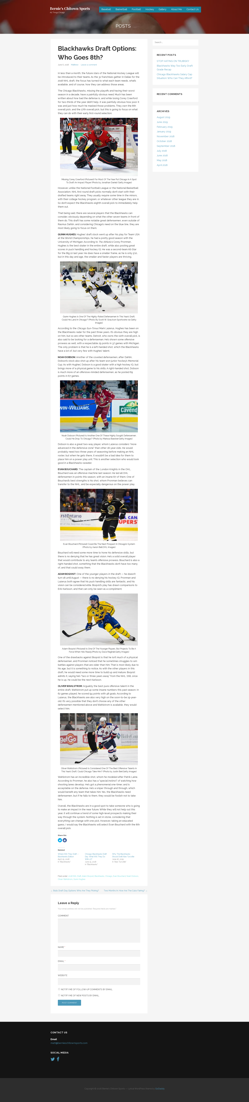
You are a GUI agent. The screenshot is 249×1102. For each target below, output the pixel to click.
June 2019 (162, 122)
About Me (176, 9)
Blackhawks (99, 876)
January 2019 (164, 131)
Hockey (150, 9)
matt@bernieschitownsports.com (69, 1043)
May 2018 (162, 160)
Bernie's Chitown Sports (70, 8)
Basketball (121, 9)
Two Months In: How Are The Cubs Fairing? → (125, 890)
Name (61, 947)
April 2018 (162, 165)
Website (62, 975)
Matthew (74, 65)
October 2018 (164, 141)
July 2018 (162, 150)
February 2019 (164, 126)
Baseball (106, 9)
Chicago (108, 876)
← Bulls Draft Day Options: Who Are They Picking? (75, 890)
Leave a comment (89, 65)
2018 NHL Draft (74, 876)
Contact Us (192, 9)
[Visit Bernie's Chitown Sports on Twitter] (53, 1060)
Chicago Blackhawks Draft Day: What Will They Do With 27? (96, 856)
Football (136, 9)
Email (61, 961)
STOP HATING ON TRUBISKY (173, 61)
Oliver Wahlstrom (65, 879)
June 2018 (162, 155)
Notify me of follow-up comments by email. (87, 989)
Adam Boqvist (88, 876)
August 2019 (163, 117)
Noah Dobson (132, 876)
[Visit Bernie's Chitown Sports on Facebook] (58, 1060)
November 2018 (165, 136)
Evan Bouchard (119, 876)
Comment (63, 915)
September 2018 (166, 146)
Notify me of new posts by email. (80, 995)
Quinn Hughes (79, 879)
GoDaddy (160, 1088)
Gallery (162, 9)
